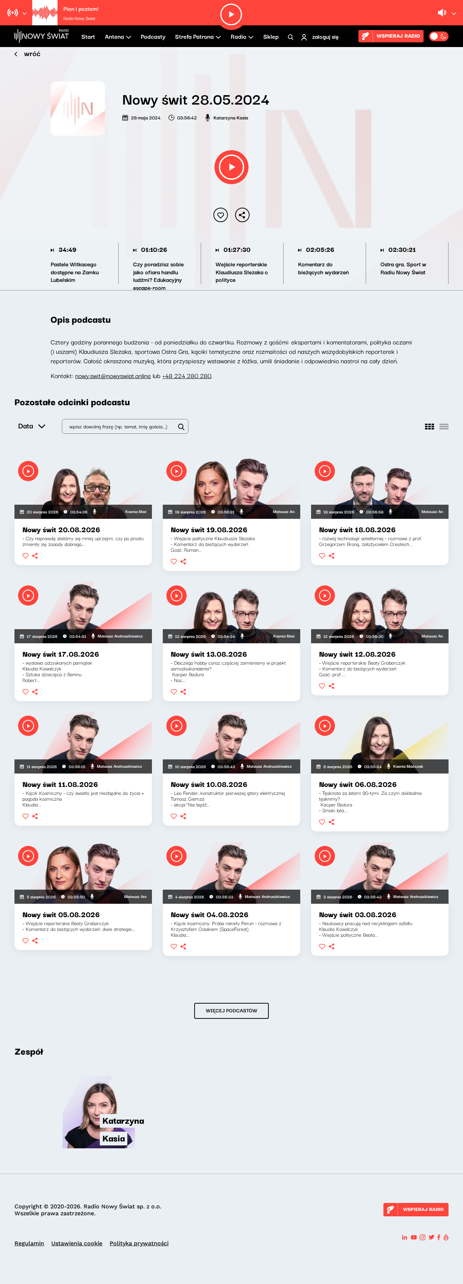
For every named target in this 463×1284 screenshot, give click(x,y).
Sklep (271, 36)
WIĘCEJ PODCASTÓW (231, 1010)
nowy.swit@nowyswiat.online (113, 375)
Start (88, 36)
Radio (238, 36)
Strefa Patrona (194, 36)
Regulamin (29, 1243)
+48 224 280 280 (186, 375)
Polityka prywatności (139, 1243)
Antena (114, 36)
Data (25, 425)
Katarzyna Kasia (230, 117)
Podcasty (153, 36)
